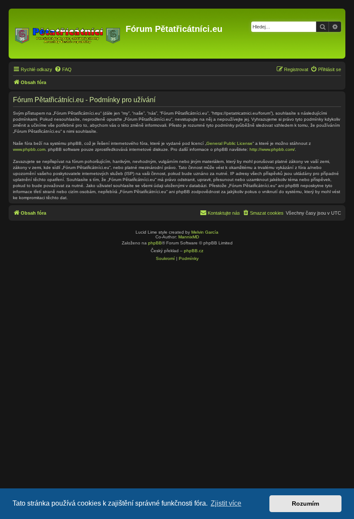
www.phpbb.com (29, 149)
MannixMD (188, 236)
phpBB (155, 243)
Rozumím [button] (305, 503)
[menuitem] (63, 69)
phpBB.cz (193, 250)
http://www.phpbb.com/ (272, 149)
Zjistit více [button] (226, 503)
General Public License (229, 143)
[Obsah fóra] (68, 34)
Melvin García (204, 232)
